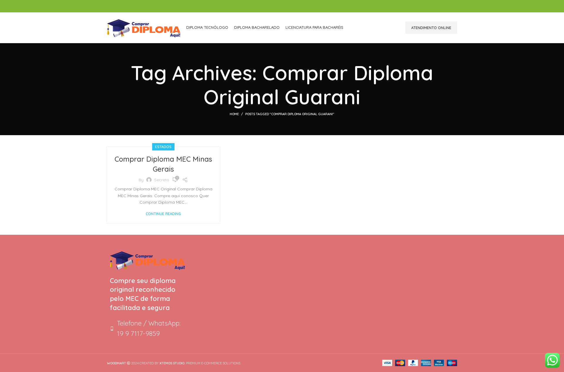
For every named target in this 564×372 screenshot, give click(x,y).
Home (234, 114)
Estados (163, 147)
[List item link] (147, 328)
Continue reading (163, 214)
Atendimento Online (431, 27)
